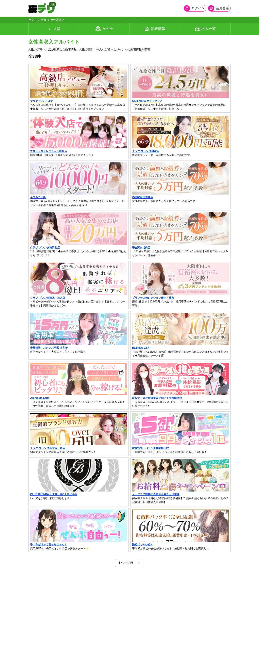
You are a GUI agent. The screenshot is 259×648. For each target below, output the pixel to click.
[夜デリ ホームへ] (41, 8)
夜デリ (32, 19)
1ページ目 (126, 563)
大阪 (44, 19)
